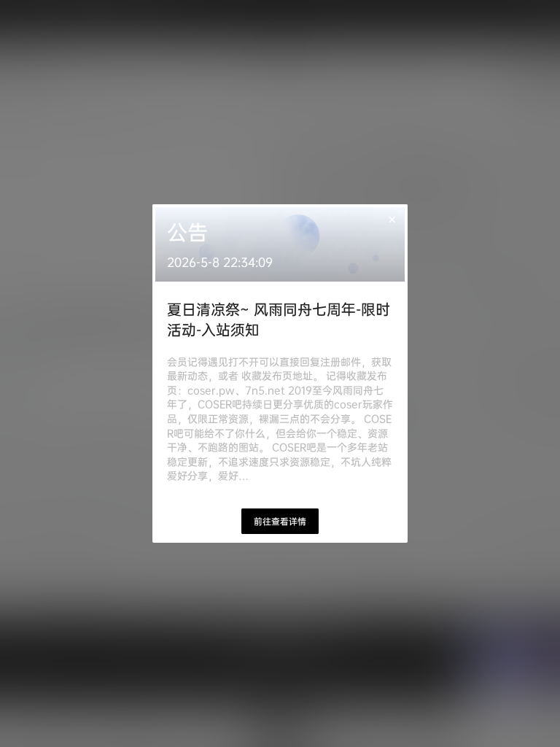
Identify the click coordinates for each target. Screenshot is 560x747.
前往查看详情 (280, 521)
